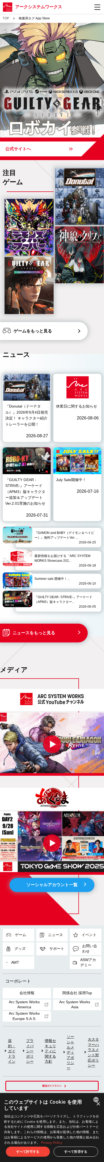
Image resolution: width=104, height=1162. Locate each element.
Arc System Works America (24, 1004)
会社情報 (26, 993)
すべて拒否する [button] (75, 1151)
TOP (6, 18)
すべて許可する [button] (27, 1151)
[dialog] (52, 1127)
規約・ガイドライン (11, 1051)
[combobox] (96, 1099)
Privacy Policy (51, 1142)
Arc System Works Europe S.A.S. (24, 1016)
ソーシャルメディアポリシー (70, 1052)
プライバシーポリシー (30, 1051)
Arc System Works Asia (74, 1004)
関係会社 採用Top (77, 993)
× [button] (98, 1104)
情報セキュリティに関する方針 (50, 1051)
